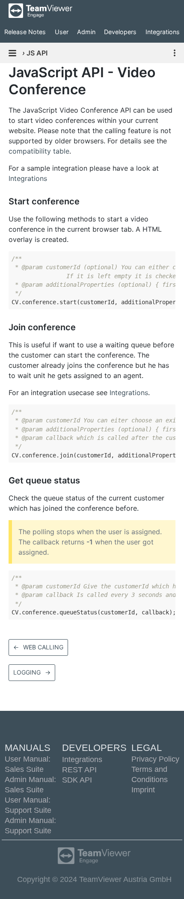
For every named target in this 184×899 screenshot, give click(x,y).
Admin (86, 31)
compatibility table (39, 151)
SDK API (77, 780)
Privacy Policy (155, 759)
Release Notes (25, 31)
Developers (120, 31)
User (61, 31)
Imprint (143, 790)
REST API (79, 769)
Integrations (162, 31)
